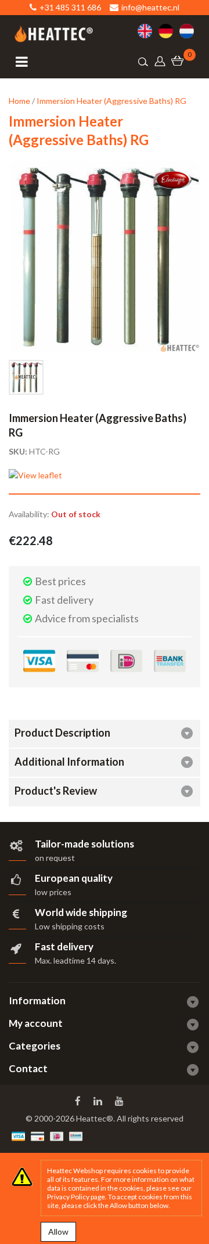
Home (19, 101)
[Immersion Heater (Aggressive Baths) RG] (26, 377)
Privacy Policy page (76, 1196)
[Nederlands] (189, 31)
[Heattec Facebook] (79, 1101)
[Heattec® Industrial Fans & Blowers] (54, 34)
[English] (148, 31)
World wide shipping (81, 912)
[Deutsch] (168, 31)
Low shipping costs (70, 926)
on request (55, 858)
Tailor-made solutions (84, 844)
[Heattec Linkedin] (99, 1101)
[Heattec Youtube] (120, 1101)
